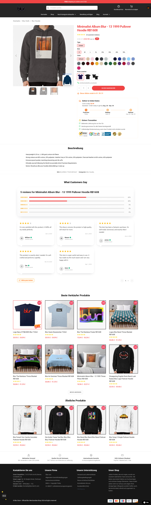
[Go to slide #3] (54, 91)
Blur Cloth (25, 21)
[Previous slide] (16, 55)
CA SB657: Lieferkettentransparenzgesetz (59, 486)
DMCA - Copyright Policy (53, 483)
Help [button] (147, 502)
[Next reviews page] (132, 281)
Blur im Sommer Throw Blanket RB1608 (59, 376)
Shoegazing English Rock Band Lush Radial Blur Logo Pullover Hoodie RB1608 (122, 378)
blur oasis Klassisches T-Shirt (56, 332)
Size (78, 49)
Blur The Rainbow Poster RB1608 (89, 332)
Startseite (16, 21)
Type (78, 42)
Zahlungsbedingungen (84, 477)
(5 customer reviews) (93, 35)
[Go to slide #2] (43, 91)
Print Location (81, 71)
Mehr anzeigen (75, 392)
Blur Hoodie (36, 21)
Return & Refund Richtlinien (86, 480)
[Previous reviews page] (122, 281)
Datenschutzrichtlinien (53, 480)
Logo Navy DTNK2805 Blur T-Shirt (25, 332)
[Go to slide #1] (33, 91)
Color (79, 55)
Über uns (48, 474)
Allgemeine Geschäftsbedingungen (57, 477)
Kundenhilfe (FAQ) (83, 486)
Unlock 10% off (4, 496)
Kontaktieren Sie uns (83, 483)
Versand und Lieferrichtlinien (86, 474)
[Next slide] (71, 55)
